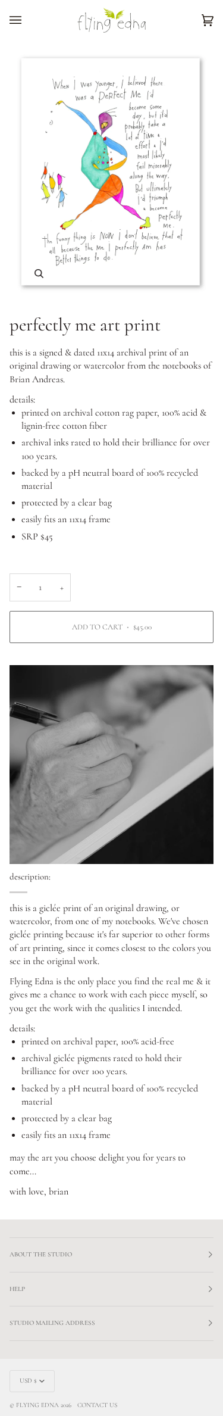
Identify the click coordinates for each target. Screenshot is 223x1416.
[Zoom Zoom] (111, 172)
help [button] (17, 1289)
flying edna (37, 1405)
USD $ (28, 1380)
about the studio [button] (41, 1254)
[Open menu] (27, 20)
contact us (97, 1405)
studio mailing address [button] (52, 1323)
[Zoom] (39, 273)
